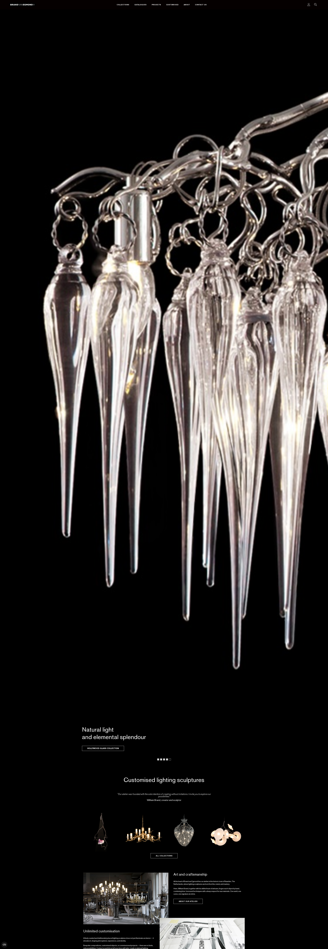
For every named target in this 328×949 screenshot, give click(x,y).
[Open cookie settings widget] (4, 945)
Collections (123, 5)
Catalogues (140, 5)
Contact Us (201, 5)
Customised (172, 5)
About (187, 5)
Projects (156, 5)
